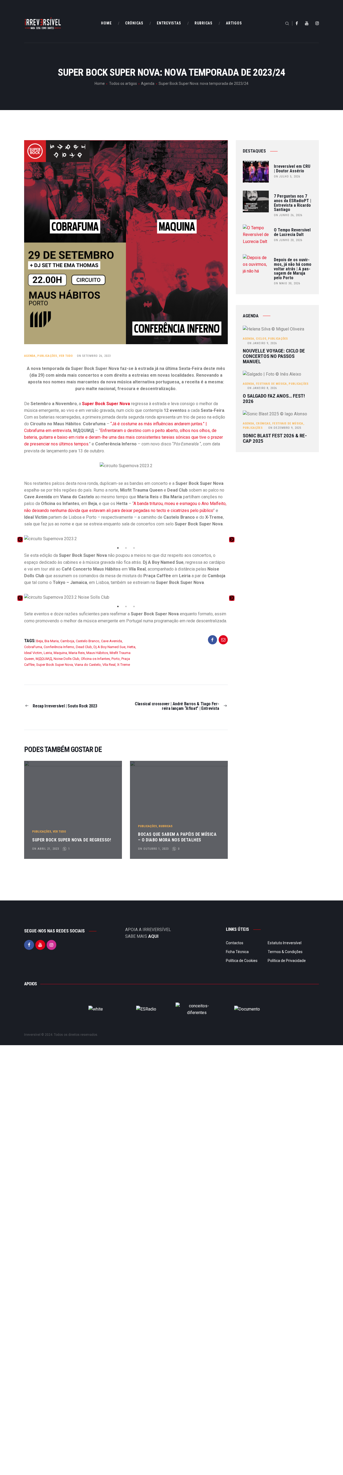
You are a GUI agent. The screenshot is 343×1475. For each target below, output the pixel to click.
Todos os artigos (123, 83)
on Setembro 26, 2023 (94, 356)
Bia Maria (51, 641)
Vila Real (108, 665)
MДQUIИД (44, 659)
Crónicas (263, 423)
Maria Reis (77, 653)
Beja (39, 641)
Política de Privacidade (287, 960)
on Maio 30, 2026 (287, 283)
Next (231, 539)
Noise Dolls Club (66, 659)
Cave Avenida (111, 641)
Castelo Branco (87, 641)
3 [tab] (134, 548)
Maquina (60, 653)
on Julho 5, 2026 (287, 176)
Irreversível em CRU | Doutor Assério (292, 168)
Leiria (48, 653)
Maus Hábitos (97, 653)
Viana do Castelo (87, 665)
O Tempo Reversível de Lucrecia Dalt (292, 232)
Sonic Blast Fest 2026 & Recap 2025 (275, 438)
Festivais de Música (271, 384)
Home (100, 83)
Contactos (234, 943)
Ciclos (261, 338)
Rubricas (166, 826)
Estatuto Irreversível (284, 943)
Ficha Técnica (237, 952)
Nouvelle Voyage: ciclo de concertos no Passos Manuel (274, 356)
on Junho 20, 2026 (288, 240)
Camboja (67, 641)
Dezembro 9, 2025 (284, 428)
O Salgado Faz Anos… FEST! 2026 (274, 398)
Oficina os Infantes (95, 659)
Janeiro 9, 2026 (262, 343)
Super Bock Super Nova (54, 665)
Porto (115, 659)
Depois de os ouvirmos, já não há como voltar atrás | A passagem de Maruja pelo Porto (292, 269)
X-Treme (123, 665)
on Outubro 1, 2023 (153, 849)
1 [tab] (118, 548)
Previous (20, 539)
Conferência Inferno (59, 647)
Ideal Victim (33, 653)
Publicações (47, 356)
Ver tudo (66, 356)
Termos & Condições (285, 952)
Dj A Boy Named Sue (109, 647)
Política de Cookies (242, 960)
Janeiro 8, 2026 (262, 388)
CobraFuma (33, 647)
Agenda (147, 83)
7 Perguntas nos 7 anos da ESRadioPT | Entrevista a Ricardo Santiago (292, 203)
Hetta (131, 647)
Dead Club (84, 647)
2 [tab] (126, 548)
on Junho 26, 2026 (288, 215)
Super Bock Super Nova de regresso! (71, 839)
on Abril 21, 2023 (45, 849)
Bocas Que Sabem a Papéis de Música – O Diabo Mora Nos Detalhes (177, 837)
